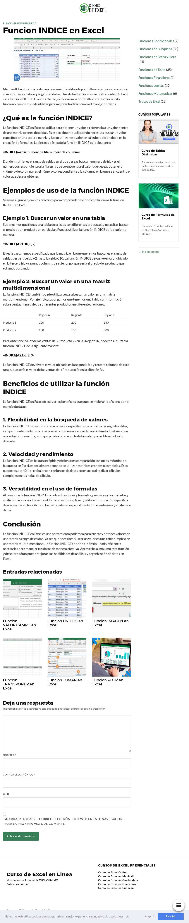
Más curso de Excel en (32, 880)
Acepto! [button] (149, 916)
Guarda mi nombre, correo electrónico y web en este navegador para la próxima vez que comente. (63, 821)
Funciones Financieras (154, 78)
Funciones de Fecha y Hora (157, 57)
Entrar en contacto (19, 884)
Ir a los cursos (150, 251)
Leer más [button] (123, 916)
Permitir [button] (171, 916)
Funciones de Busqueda (19, 23)
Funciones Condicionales (156, 41)
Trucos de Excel (149, 101)
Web (6, 793)
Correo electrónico (19, 774)
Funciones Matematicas (155, 93)
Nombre (9, 755)
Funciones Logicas (151, 85)
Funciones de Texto (152, 70)
